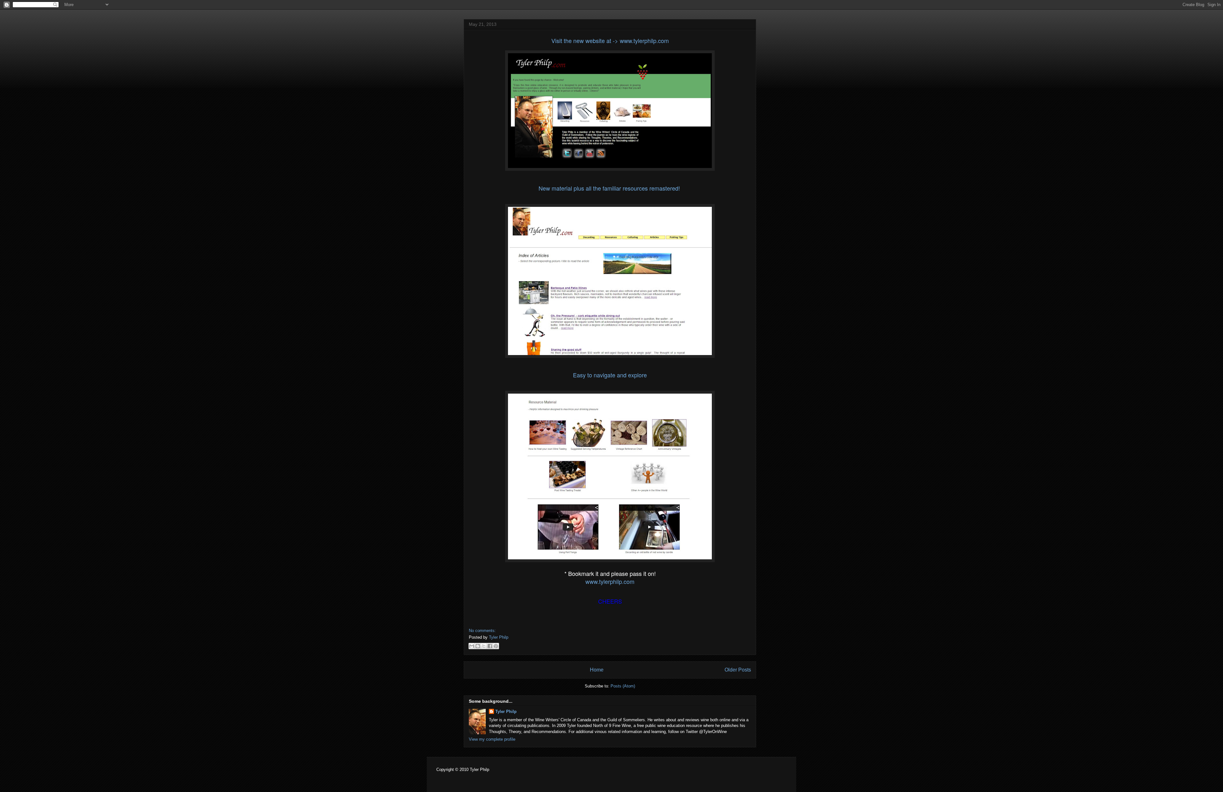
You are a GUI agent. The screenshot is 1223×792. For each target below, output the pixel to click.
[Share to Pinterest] (496, 646)
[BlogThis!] (478, 646)
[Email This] (471, 646)
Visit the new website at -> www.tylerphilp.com (610, 40)
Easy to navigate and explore (610, 375)
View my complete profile (492, 739)
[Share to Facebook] (490, 646)
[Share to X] (484, 646)
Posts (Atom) (623, 686)
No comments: (482, 630)
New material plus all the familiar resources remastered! (610, 188)
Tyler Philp (506, 711)
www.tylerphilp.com (609, 581)
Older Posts (738, 669)
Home (597, 669)
